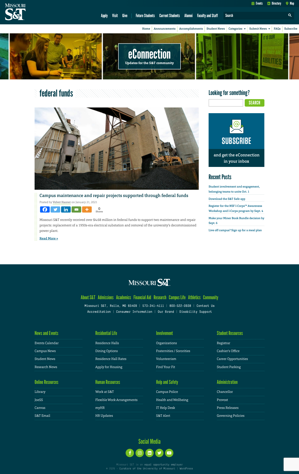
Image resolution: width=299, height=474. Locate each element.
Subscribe (290, 29)
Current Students (169, 15)
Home (146, 29)
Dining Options (106, 351)
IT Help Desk (165, 408)
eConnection (149, 54)
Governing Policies (230, 416)
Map (292, 3)
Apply (104, 15)
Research (160, 297)
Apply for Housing (108, 367)
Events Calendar (47, 343)
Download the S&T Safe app (227, 199)
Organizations (166, 343)
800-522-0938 (180, 306)
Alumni (188, 15)
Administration (227, 382)
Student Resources (230, 333)
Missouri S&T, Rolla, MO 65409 (110, 306)
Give (124, 15)
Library (40, 392)
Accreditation (99, 312)
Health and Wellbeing (172, 400)
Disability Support (195, 312)
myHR (100, 408)
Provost (222, 400)
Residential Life (106, 333)
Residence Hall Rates (111, 359)
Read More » (49, 238)
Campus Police (167, 392)
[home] (29, 12)
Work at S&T (104, 392)
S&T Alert (163, 416)
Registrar (223, 343)
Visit (115, 15)
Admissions (106, 297)
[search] (290, 16)
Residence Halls (107, 343)
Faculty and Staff (207, 15)
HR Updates (104, 416)
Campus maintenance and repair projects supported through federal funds (114, 196)
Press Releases (228, 408)
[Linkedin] (66, 209)
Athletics (194, 297)
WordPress (186, 468)
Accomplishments (191, 29)
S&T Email (42, 416)
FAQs (277, 29)
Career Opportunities (232, 359)
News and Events (46, 333)
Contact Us (206, 306)
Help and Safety (167, 382)
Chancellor (225, 392)
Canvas (40, 408)
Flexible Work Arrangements (116, 400)
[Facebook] (45, 209)
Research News (46, 367)
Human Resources (107, 382)
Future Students (145, 15)
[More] (87, 209)
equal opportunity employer (163, 464)
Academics (123, 297)
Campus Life (177, 297)
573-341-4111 (153, 306)
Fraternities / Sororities (173, 351)
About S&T (88, 297)
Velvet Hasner (62, 202)
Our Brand (166, 312)
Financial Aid (142, 297)
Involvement (164, 333)
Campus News (45, 351)
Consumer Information (134, 312)
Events (259, 3)
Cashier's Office (228, 351)
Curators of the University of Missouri (147, 468)
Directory (276, 3)
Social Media (149, 441)
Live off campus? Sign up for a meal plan (235, 230)
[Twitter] (55, 209)
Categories (235, 29)
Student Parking (229, 367)
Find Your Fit (165, 367)
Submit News (258, 29)
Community (210, 297)
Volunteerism (166, 359)
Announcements (164, 29)
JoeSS (39, 400)
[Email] (76, 209)
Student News (216, 29)
